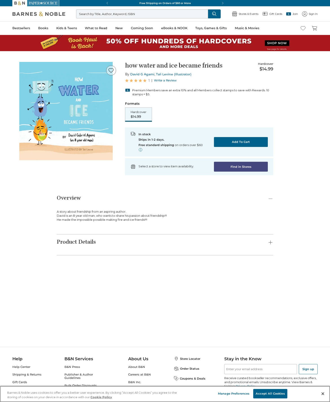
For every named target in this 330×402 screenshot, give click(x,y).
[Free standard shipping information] (140, 149)
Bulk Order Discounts (80, 385)
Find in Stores (241, 166)
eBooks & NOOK (174, 28)
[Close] (323, 394)
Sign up (308, 369)
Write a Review (165, 80)
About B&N (136, 367)
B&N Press (72, 367)
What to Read (96, 28)
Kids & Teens (66, 28)
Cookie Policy (101, 397)
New (119, 28)
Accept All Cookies (270, 393)
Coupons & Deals (192, 378)
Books (43, 28)
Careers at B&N (139, 374)
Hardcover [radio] (138, 114)
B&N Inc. (134, 382)
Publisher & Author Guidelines (78, 376)
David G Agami (142, 74)
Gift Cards (19, 382)
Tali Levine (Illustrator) (173, 74)
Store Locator (190, 358)
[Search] (214, 13)
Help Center (21, 367)
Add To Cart (241, 142)
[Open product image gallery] (66, 111)
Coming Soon (142, 28)
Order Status (189, 368)
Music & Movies (247, 28)
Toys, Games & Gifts (211, 28)
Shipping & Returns (27, 374)
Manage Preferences (233, 393)
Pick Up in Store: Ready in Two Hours (165, 3)
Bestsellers (21, 28)
